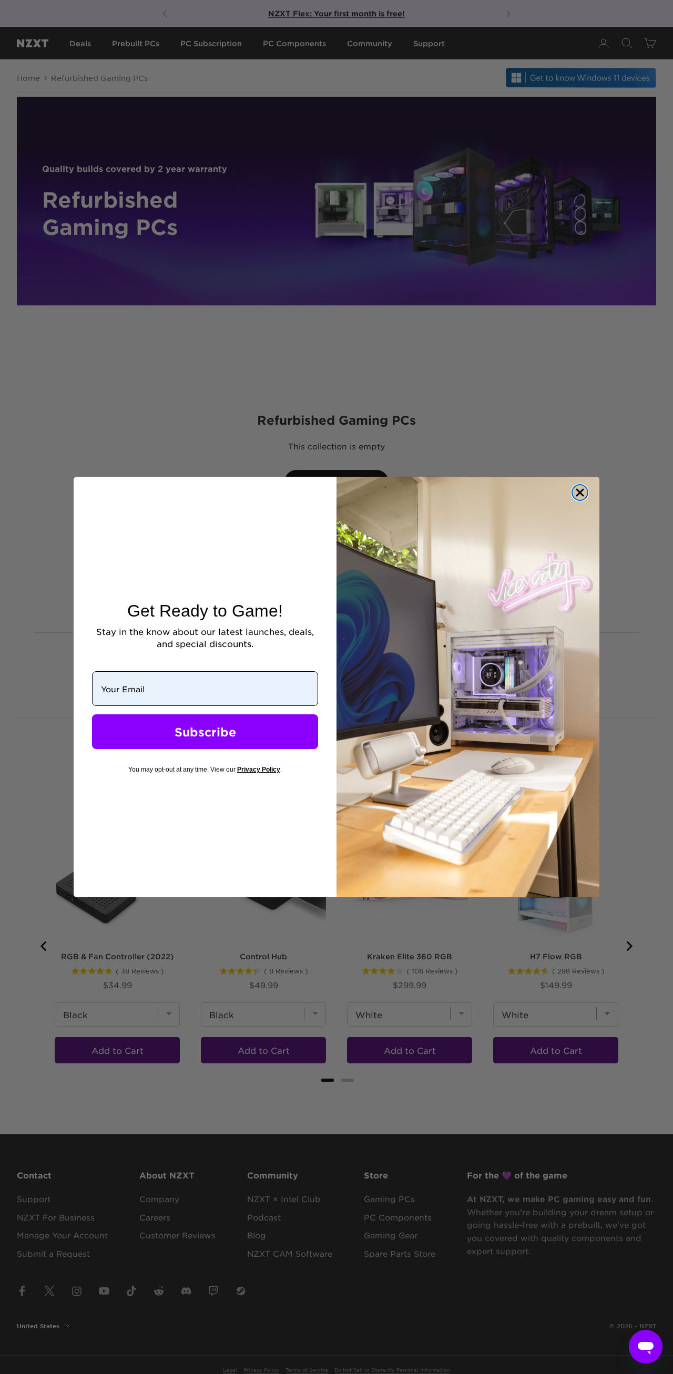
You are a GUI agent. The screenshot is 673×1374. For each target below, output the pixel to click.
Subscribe (205, 732)
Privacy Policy (258, 769)
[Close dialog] (580, 492)
